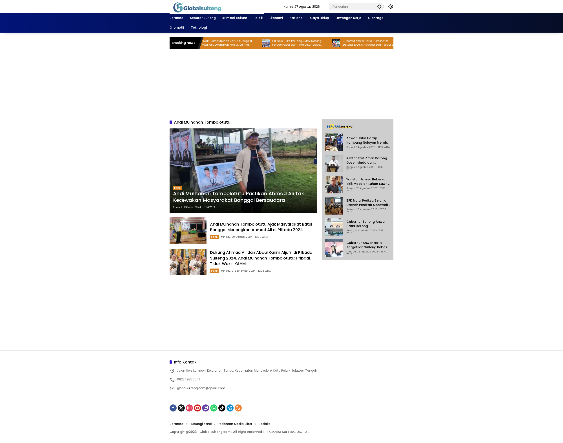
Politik (177, 188)
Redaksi (265, 424)
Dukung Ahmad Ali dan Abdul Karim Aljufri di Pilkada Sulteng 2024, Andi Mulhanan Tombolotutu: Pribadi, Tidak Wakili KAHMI (261, 258)
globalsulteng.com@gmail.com (201, 388)
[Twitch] (205, 407)
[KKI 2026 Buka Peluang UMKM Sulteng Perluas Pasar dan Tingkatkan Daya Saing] (248, 43)
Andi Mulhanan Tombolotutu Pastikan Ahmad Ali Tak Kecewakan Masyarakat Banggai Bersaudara (238, 197)
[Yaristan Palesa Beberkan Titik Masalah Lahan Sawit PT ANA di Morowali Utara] (334, 184)
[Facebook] (173, 407)
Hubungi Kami (201, 424)
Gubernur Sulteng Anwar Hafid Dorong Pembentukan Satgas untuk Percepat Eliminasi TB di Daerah (366, 224)
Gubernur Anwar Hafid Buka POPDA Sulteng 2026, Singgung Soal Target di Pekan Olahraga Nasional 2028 (350, 43)
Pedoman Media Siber (235, 424)
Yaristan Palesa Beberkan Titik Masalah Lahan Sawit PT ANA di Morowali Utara (367, 181)
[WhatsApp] (213, 407)
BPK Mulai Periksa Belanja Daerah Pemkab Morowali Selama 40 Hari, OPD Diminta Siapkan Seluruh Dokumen (367, 202)
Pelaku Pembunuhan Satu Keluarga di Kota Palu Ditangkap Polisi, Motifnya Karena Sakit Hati (208, 43)
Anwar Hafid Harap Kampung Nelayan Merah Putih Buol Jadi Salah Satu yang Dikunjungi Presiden (367, 140)
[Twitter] (181, 407)
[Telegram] (230, 407)
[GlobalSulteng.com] (217, 6)
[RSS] (238, 407)
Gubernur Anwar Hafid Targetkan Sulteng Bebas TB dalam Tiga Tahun (366, 245)
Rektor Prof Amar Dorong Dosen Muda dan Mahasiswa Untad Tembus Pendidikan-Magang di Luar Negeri (367, 160)
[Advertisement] (281, 84)
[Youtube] (197, 407)
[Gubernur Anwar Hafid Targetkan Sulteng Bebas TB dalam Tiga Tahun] (334, 248)
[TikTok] (221, 407)
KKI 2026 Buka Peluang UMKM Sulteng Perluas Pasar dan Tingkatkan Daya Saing (278, 43)
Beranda (176, 424)
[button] (379, 6)
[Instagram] (189, 407)
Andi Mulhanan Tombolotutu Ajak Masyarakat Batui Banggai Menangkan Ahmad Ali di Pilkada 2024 (261, 226)
